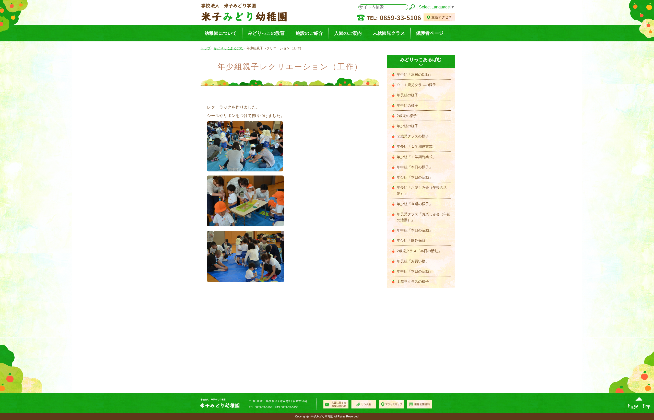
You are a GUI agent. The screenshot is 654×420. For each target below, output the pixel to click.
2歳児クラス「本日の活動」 (419, 251)
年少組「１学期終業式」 (416, 157)
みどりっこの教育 (266, 33)
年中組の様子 (407, 106)
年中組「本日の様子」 (415, 167)
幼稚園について (221, 33)
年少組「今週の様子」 (415, 204)
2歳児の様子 (407, 116)
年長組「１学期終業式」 (416, 146)
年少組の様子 (407, 126)
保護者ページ (429, 33)
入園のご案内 (348, 33)
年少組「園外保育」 (413, 240)
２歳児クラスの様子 (413, 136)
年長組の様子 (407, 95)
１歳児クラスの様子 (413, 282)
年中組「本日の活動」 (415, 75)
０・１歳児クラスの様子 (416, 85)
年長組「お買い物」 (413, 261)
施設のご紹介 (309, 33)
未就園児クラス (389, 33)
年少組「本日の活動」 (415, 177)
